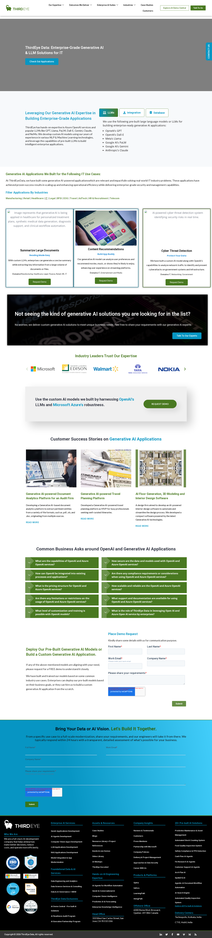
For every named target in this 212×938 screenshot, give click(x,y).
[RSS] (194, 934)
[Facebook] (171, 934)
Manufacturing (14, 198)
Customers (148, 11)
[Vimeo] (183, 934)
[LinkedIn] (160, 934)
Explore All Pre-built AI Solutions (188, 906)
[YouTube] (177, 934)
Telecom (114, 198)
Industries (128, 5)
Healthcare (37, 198)
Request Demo (39, 282)
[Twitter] (165, 934)
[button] (27, 369)
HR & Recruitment (98, 198)
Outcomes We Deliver (79, 5)
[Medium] (188, 934)
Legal (52, 198)
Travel (73, 198)
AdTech (83, 198)
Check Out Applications (42, 61)
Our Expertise (55, 5)
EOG (65, 198)
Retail (27, 198)
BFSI (59, 198)
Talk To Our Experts (187, 335)
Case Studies (147, 5)
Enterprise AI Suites (106, 5)
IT (46, 198)
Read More (32, 522)
